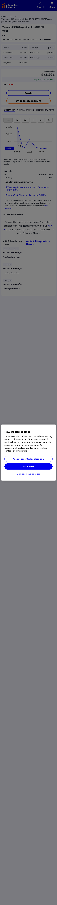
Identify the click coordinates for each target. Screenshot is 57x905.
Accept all (28, 466)
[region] (28, 452)
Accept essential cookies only (28, 459)
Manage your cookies (28, 474)
